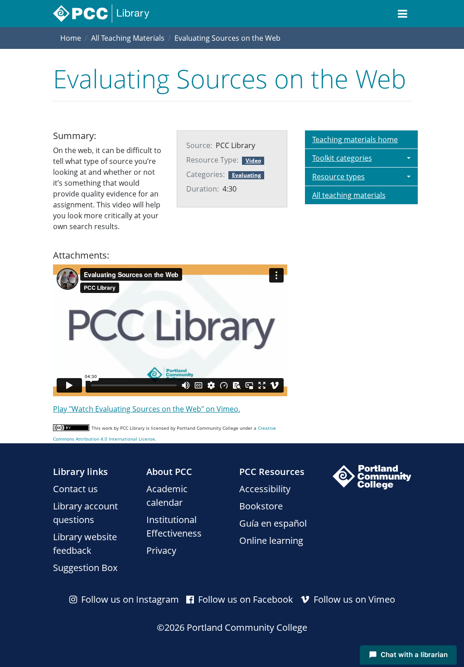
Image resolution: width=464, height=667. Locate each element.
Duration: (202, 189)
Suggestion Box (85, 567)
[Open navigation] (402, 13)
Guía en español (273, 523)
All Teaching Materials (127, 38)
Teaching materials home (355, 139)
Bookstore (261, 506)
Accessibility (264, 489)
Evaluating (246, 175)
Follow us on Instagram (129, 599)
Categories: (205, 174)
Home (70, 38)
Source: (199, 145)
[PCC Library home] (101, 14)
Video (253, 160)
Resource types (338, 177)
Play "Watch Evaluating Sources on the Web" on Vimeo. (146, 409)
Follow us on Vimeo (353, 599)
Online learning (271, 540)
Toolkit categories (342, 158)
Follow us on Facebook (244, 599)
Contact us (75, 489)
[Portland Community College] (372, 477)
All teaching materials (349, 195)
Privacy (161, 550)
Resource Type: (212, 160)
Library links (80, 471)
